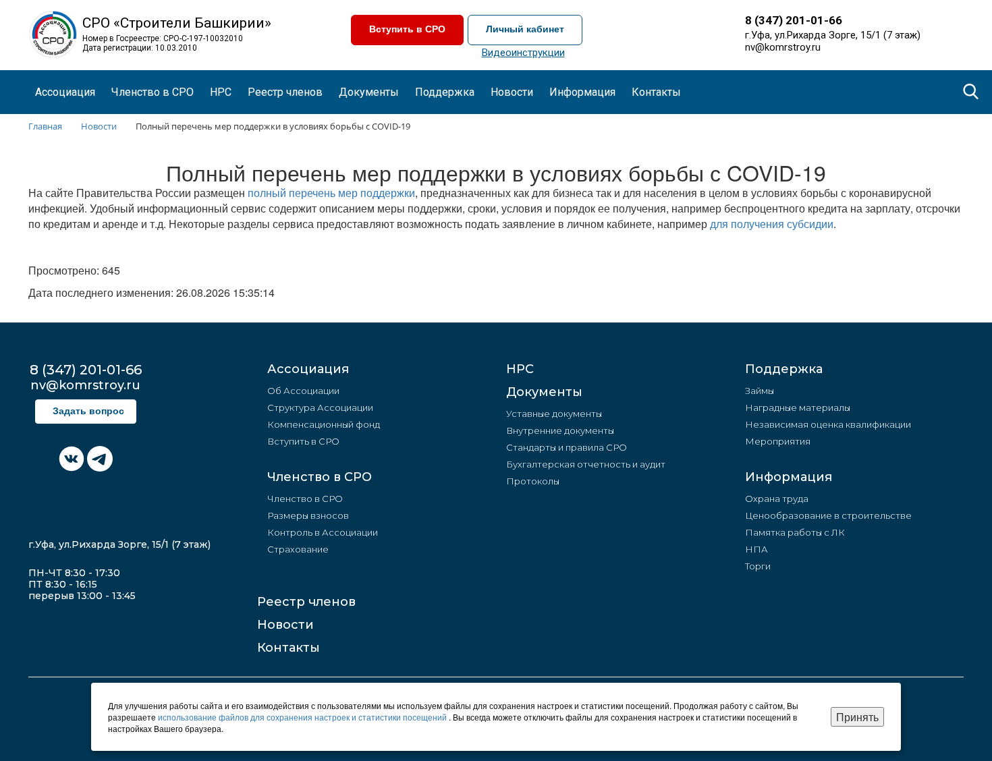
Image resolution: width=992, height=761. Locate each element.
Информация (788, 477)
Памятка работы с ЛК (795, 532)
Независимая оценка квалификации (828, 424)
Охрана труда (776, 498)
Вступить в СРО (407, 29)
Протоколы (532, 481)
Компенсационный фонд (323, 424)
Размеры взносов (308, 515)
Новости (285, 624)
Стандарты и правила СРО (566, 447)
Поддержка (784, 369)
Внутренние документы (560, 430)
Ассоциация (308, 369)
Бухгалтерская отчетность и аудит (585, 464)
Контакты (656, 92)
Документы (544, 392)
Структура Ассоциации (320, 407)
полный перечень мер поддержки (331, 192)
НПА (756, 549)
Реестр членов (285, 92)
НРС (220, 92)
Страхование (298, 549)
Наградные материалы (797, 407)
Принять (857, 717)
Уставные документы (554, 413)
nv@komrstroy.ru (783, 47)
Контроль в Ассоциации (322, 532)
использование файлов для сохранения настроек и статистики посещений (303, 717)
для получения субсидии (771, 223)
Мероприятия (777, 441)
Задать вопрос (88, 411)
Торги (758, 566)
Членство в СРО (319, 477)
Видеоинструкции (523, 53)
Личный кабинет (525, 29)
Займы (759, 390)
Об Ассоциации (303, 390)
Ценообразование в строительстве (828, 515)
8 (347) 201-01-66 (793, 20)
